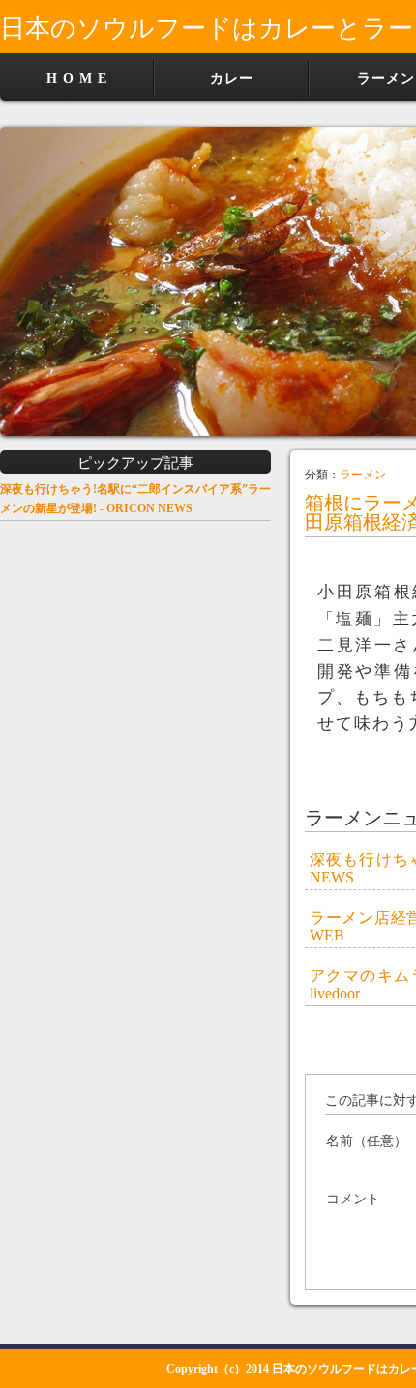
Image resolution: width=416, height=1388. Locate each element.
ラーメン (363, 474)
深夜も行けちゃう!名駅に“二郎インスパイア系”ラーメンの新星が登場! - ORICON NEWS (135, 498)
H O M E (76, 79)
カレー (231, 79)
